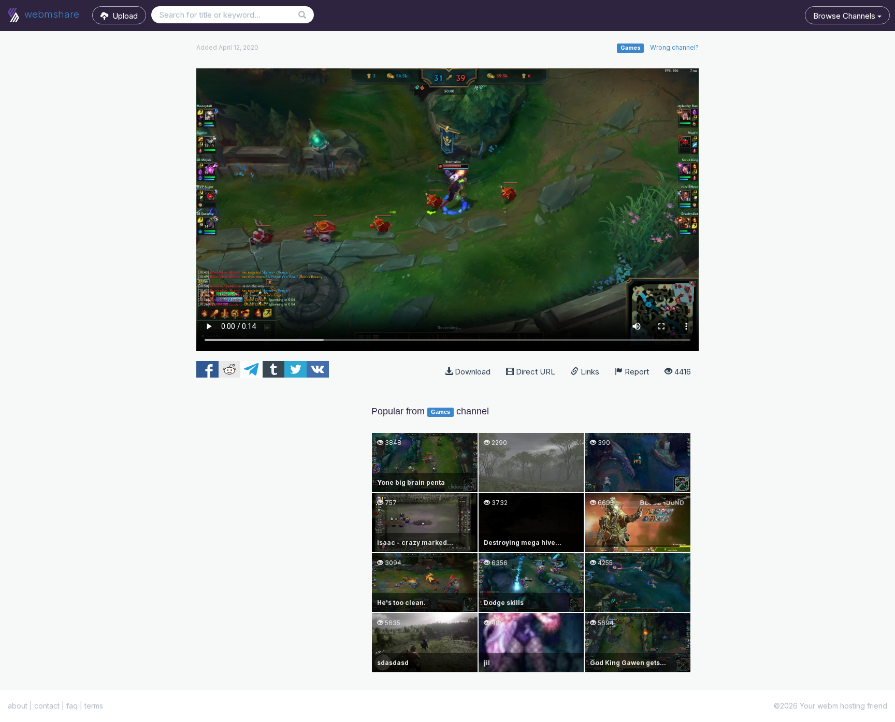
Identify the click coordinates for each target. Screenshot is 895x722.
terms (93, 705)
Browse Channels (845, 16)
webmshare (50, 14)
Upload (123, 16)
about (17, 705)
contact (47, 705)
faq (72, 705)
